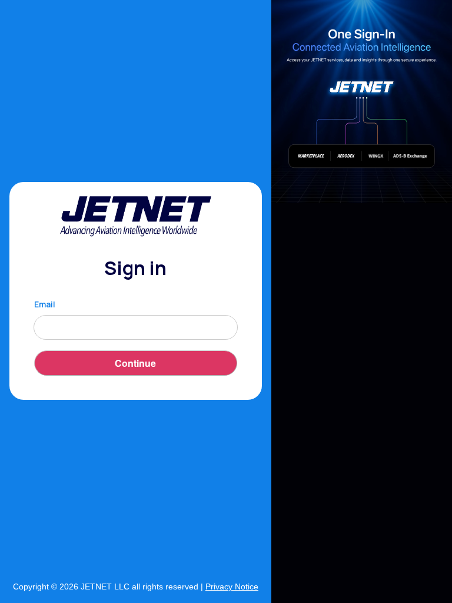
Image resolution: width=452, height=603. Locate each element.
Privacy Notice (231, 586)
